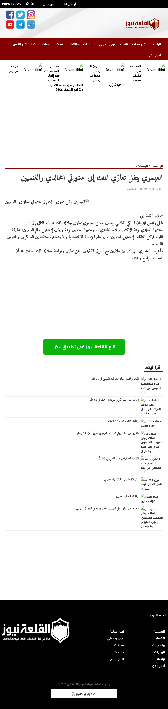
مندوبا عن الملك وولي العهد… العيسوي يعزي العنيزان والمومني (107, 508)
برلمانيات (89, 43)
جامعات (47, 43)
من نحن (48, 3)
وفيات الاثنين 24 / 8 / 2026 (123, 421)
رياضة (34, 43)
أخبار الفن (155, 54)
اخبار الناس (20, 43)
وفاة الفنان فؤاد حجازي (127, 496)
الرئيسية (155, 43)
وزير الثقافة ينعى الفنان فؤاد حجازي (121, 480)
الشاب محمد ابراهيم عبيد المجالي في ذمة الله (118, 459)
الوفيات (61, 43)
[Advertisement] (84, 125)
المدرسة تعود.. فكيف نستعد (135, 72)
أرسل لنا (70, 3)
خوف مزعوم (13, 68)
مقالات (75, 43)
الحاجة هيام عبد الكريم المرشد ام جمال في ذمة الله (114, 400)
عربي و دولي (107, 43)
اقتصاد (124, 43)
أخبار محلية (139, 43)
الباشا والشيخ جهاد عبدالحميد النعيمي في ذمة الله (115, 379)
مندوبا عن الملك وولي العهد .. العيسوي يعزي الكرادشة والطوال (107, 433)
